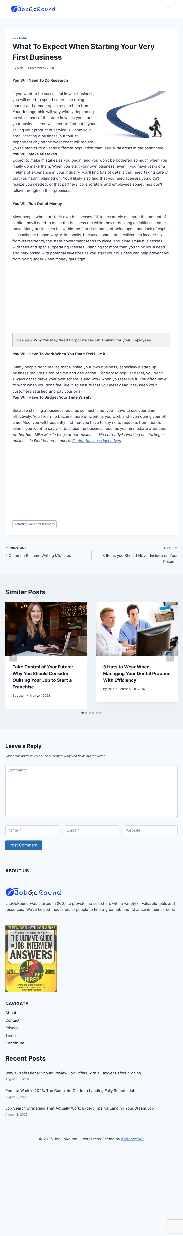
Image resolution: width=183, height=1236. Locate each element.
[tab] (82, 713)
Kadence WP (132, 1139)
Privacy (11, 1028)
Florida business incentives (96, 440)
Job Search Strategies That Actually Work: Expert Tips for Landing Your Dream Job (79, 1108)
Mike (20, 68)
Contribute (14, 1043)
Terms (11, 1035)
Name (14, 830)
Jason (21, 695)
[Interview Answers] (31, 958)
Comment (17, 770)
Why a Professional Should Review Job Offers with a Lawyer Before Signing (73, 1073)
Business (19, 37)
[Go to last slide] (13, 655)
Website (133, 830)
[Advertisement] (91, 300)
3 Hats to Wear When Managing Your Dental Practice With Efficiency (137, 673)
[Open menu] (168, 8)
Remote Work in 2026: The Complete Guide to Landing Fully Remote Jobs (71, 1090)
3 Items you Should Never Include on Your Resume (140, 555)
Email (73, 830)
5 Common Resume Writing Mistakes (38, 552)
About (10, 1013)
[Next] (170, 655)
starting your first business (35, 524)
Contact (12, 1020)
